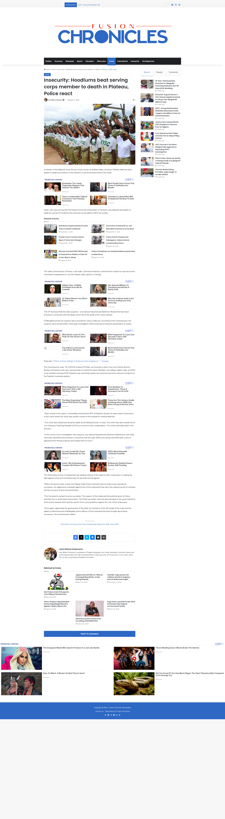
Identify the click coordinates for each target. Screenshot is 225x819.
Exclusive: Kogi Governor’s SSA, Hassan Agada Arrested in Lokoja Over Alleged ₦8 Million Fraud (167, 98)
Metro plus (101, 61)
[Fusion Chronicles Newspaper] (112, 32)
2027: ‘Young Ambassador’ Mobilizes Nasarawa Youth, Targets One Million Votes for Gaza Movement (115, 5)
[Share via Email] (98, 537)
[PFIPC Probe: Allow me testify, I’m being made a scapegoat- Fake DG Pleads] (147, 161)
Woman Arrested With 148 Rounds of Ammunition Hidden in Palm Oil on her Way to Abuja (73, 254)
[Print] (103, 537)
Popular (159, 72)
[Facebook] (75, 537)
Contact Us (99, 711)
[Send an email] (63, 100)
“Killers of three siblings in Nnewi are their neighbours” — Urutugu (80, 361)
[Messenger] (92, 537)
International (122, 61)
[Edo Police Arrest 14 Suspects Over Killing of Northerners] (58, 582)
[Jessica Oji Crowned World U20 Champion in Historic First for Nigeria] (147, 125)
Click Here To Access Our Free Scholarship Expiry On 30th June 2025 (90, 524)
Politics (49, 61)
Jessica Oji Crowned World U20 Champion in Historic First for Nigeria (166, 124)
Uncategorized (148, 61)
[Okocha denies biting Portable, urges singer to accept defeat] (147, 172)
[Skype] (86, 537)
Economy (58, 61)
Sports (79, 61)
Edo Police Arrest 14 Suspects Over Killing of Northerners (56, 593)
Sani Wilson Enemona (55, 100)
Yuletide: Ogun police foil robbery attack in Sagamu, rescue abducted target (118, 577)
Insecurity (135, 61)
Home (47, 69)
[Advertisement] (70, 735)
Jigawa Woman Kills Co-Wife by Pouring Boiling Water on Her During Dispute (89, 577)
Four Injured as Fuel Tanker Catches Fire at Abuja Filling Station (167, 135)
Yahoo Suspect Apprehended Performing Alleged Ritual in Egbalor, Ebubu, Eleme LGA (56, 604)
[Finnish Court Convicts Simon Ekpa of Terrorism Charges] (50, 239)
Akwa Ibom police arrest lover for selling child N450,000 (88, 620)
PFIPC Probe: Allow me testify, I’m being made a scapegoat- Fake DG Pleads (168, 160)
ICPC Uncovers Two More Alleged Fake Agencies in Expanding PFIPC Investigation (166, 148)
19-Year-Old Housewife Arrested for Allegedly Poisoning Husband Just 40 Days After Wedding (167, 84)
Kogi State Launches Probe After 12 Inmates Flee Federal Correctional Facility (121, 604)
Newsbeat (70, 61)
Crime (111, 61)
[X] (81, 537)
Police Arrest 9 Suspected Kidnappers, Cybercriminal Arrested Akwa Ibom (117, 240)
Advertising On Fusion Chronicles (117, 711)
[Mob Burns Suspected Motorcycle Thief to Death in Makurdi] (50, 228)
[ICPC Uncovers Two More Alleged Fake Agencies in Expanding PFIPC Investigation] (147, 147)
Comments (173, 72)
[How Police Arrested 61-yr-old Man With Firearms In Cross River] (98, 228)
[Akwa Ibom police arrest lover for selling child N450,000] (90, 608)
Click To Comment (90, 634)
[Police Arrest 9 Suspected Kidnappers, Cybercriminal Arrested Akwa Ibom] (98, 239)
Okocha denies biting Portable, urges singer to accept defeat (166, 172)
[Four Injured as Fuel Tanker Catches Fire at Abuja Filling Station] (147, 136)
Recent (147, 72)
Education (90, 61)
